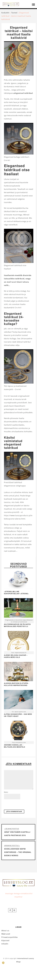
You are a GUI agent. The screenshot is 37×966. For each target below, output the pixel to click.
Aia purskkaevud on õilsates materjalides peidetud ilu (17, 625)
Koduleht (5, 13)
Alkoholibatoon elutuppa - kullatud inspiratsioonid (16, 684)
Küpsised (5, 940)
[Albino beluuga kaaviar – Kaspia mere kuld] (18, 641)
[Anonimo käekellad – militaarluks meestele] (18, 731)
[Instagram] (14, 910)
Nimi (6, 792)
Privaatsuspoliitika (9, 937)
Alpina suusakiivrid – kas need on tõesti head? (18, 715)
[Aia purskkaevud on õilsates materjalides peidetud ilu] (18, 608)
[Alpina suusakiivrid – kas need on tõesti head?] (18, 700)
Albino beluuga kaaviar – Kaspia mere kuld (16, 656)
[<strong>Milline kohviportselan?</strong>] (18, 589)
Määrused (5, 934)
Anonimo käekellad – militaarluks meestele (14, 746)
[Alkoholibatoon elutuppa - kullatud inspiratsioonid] (18, 680)
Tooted (14, 13)
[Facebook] (10, 910)
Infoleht (4, 944)
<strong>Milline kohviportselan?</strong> (16, 592)
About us (5, 930)
